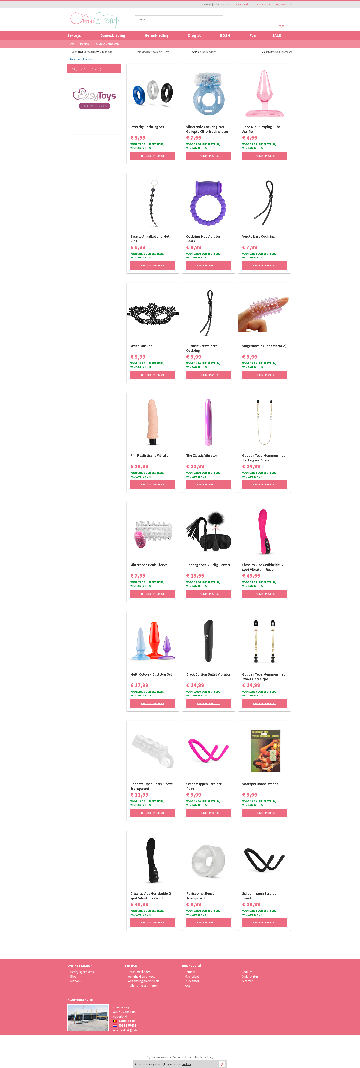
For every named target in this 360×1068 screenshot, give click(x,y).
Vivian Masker (141, 346)
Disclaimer (178, 1057)
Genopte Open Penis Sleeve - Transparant (152, 786)
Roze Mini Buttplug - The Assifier (261, 129)
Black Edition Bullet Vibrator (208, 674)
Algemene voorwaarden (159, 1057)
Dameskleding (112, 35)
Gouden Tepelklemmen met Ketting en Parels (263, 457)
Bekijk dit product (152, 156)
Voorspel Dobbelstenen (260, 784)
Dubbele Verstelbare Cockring (202, 348)
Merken (75, 981)
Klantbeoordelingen (205, 1057)
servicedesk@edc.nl (126, 1030)
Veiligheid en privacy (141, 976)
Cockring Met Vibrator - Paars (204, 238)
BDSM (225, 35)
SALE (276, 35)
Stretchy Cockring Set (147, 127)
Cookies (247, 972)
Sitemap (248, 981)
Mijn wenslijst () (284, 4)
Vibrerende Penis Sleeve (148, 565)
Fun (253, 35)
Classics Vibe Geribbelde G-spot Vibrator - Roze (263, 567)
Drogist (194, 35)
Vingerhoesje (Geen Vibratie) (264, 346)
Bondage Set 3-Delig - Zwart (208, 565)
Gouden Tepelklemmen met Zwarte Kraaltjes (263, 676)
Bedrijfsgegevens (82, 972)
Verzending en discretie (143, 981)
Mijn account (263, 4)
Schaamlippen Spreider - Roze (205, 786)
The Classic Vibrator (201, 455)
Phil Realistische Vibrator (150, 455)
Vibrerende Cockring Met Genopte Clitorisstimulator (207, 129)
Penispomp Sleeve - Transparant (201, 895)
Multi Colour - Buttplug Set (151, 674)
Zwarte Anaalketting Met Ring (150, 238)
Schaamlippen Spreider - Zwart (261, 895)
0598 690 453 (127, 1025)
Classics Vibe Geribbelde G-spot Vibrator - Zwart (151, 895)
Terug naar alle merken (81, 59)
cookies (186, 1064)
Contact (190, 972)
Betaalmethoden (139, 972)
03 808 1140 (126, 1021)
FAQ (187, 986)
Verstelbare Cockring (258, 236)
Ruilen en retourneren (143, 986)
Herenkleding (156, 35)
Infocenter (192, 981)
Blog (73, 976)
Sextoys (74, 35)
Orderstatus (250, 976)
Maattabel (192, 976)
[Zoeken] (216, 19)
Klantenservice (243, 4)
